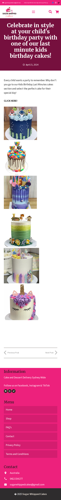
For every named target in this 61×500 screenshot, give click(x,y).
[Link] (9, 12)
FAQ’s (9, 427)
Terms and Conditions (17, 454)
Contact (10, 436)
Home (9, 409)
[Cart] (57, 11)
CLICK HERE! (10, 100)
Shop (8, 418)
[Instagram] (55, 2)
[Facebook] (52, 2)
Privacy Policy (13, 445)
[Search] (50, 11)
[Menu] (33, 12)
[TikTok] (58, 2)
